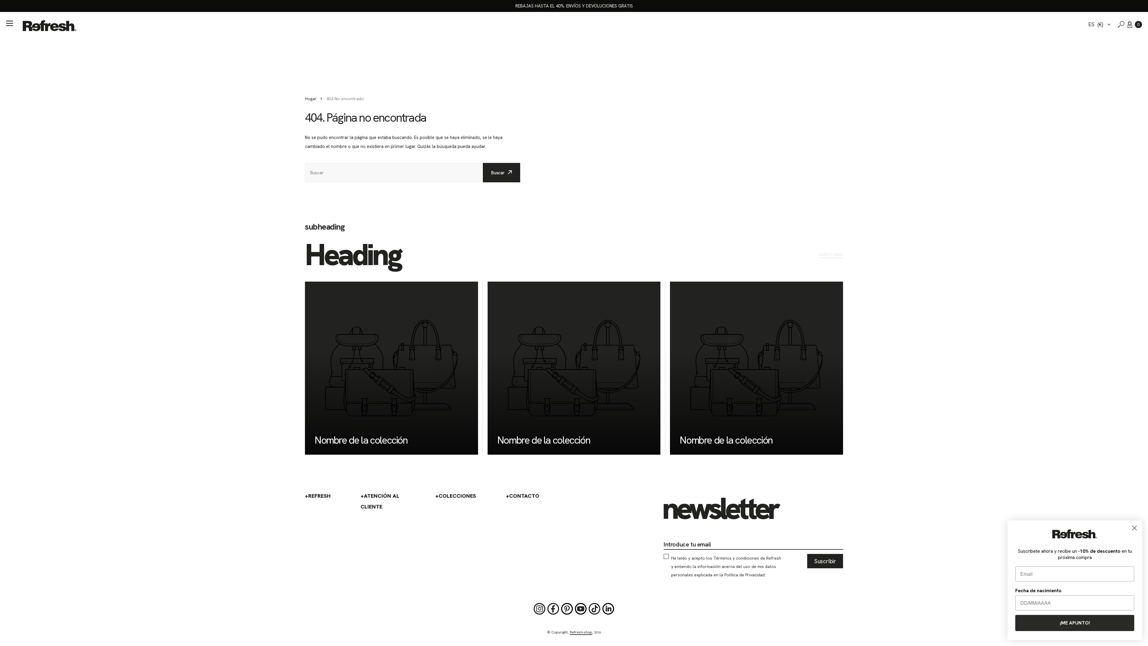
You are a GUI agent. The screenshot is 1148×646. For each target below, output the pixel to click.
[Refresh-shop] (50, 25)
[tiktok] (595, 609)
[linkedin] (608, 609)
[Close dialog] (1134, 528)
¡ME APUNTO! (1075, 623)
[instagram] (540, 609)
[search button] (1121, 24)
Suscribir (825, 561)
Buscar (498, 173)
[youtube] (581, 609)
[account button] (1129, 24)
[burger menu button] (9, 23)
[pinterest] (567, 609)
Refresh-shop (581, 632)
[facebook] (553, 609)
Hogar (311, 98)
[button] (1138, 24)
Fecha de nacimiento (1038, 590)
